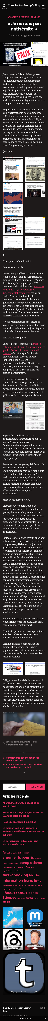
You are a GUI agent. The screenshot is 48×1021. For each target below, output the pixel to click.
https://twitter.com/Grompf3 (35, 947)
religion (14, 889)
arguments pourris (18, 17)
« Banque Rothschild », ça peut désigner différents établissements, (23, 289)
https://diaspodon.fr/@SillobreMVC (35, 924)
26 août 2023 (34, 35)
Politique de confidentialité (14, 1015)
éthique (6, 902)
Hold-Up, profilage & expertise (19, 822)
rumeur (29, 889)
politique (31, 885)
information (13, 880)
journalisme (32, 881)
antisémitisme (12, 742)
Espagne (30, 867)
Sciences (9, 897)
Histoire (34, 875)
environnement (19, 867)
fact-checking (25, 745)
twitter (29, 898)
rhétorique (22, 889)
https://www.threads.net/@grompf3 (13, 947)
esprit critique (7, 871)
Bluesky (38, 858)
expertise (16, 871)
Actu (6, 852)
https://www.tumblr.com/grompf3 (24, 992)
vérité (36, 898)
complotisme (12, 745)
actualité (14, 853)
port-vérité (38, 885)
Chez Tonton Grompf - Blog (24, 5)
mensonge (16, 885)
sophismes (21, 898)
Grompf (18, 35)
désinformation (8, 867)
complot (36, 17)
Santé (33, 893)
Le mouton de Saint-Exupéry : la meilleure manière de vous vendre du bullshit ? (23, 831)
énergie (42, 898)
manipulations (7, 885)
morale (24, 885)
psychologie (7, 889)
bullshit (5, 863)
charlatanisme (13, 863)
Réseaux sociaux (15, 893)
